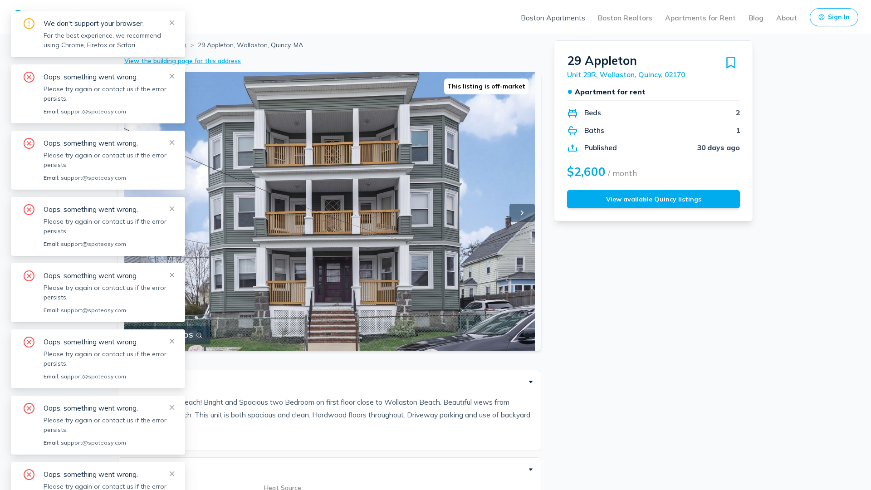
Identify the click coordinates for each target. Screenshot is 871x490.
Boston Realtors (625, 17)
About (786, 17)
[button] (329, 382)
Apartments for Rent (700, 17)
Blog (756, 17)
